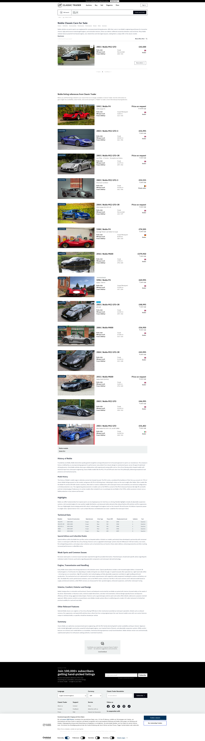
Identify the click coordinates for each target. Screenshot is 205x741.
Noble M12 (62, 451)
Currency (91, 691)
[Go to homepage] (69, 5)
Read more (61, 36)
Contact (75, 706)
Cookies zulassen (155, 717)
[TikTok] (129, 706)
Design (95, 25)
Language (61, 691)
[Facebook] (108, 706)
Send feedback (102, 651)
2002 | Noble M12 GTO (106, 47)
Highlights (65, 25)
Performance (88, 25)
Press (59, 712)
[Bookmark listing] (91, 46)
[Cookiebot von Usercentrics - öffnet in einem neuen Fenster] (47, 738)
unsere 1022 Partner (68, 719)
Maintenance (81, 25)
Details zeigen (121, 738)
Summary (104, 25)
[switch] (83, 738)
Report (98, 302)
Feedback (75, 709)
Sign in (144, 5)
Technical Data (72, 25)
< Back (59, 17)
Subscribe (142, 675)
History (59, 25)
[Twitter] (113, 706)
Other (99, 25)
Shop (89, 706)
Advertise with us (93, 709)
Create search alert (140, 12)
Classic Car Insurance (94, 712)
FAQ (74, 712)
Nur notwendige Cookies (155, 723)
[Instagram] (124, 706)
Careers (60, 709)
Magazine (109, 5)
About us (60, 706)
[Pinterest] (118, 706)
